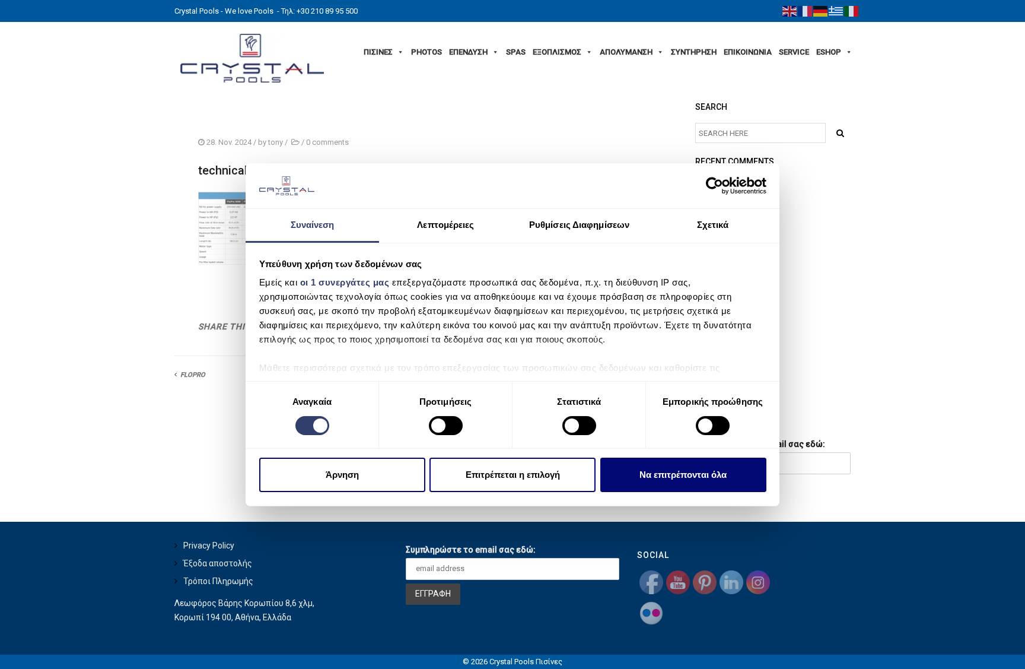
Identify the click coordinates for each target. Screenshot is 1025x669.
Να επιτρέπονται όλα (683, 475)
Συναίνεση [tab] (313, 225)
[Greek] (836, 10)
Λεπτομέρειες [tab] (445, 225)
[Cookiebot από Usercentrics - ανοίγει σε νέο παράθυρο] (714, 186)
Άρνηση (342, 475)
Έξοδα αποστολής (217, 563)
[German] (821, 10)
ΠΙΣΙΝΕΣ (378, 51)
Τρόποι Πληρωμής (218, 581)
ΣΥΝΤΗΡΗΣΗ (694, 51)
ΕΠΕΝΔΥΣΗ (468, 51)
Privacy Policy (208, 545)
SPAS (516, 51)
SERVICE (794, 51)
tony (275, 142)
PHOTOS (426, 51)
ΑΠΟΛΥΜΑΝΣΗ (626, 51)
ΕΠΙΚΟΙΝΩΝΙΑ (748, 51)
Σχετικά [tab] (713, 225)
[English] (790, 10)
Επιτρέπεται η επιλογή (513, 475)
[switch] (446, 425)
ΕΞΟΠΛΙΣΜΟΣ (557, 51)
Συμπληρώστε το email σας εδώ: (471, 549)
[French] (805, 10)
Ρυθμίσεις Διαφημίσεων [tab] (579, 225)
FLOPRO (192, 375)
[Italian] (852, 10)
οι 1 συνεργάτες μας (345, 282)
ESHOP (828, 51)
